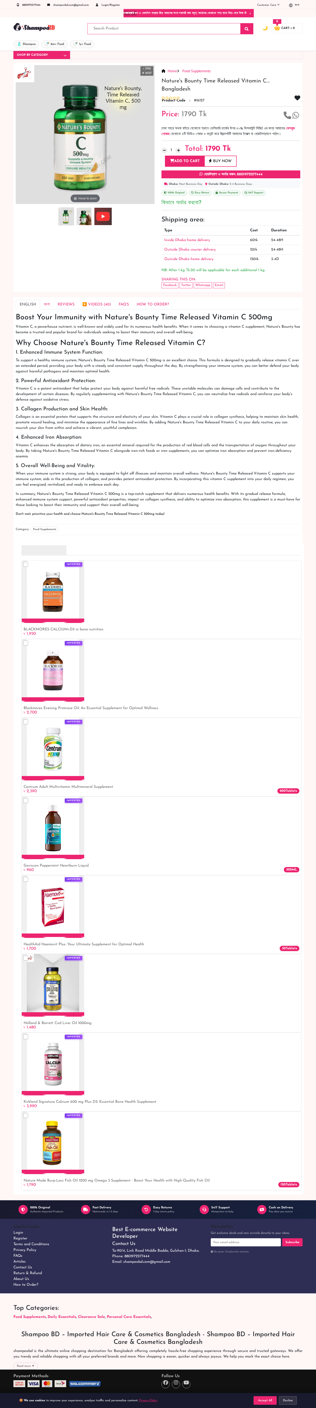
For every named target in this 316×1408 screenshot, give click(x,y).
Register (20, 1238)
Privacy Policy (24, 1250)
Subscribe (292, 1242)
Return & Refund (27, 1273)
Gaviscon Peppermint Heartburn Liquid (56, 865)
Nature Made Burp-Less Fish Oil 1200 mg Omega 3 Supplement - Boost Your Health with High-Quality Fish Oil (117, 1180)
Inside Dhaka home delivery (187, 240)
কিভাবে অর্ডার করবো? (181, 203)
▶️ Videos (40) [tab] (96, 304)
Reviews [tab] (66, 304)
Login (18, 1233)
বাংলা (296, 5)
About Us (21, 1279)
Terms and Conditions (31, 1244)
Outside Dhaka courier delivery (190, 249)
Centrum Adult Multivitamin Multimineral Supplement (68, 787)
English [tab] (28, 304)
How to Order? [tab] (153, 304)
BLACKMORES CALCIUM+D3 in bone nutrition (63, 629)
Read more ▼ (25, 1366)
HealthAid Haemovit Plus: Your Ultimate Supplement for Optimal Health (84, 944)
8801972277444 (30, 5)
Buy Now (222, 161)
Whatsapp (202, 285)
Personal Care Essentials (129, 1317)
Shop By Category (32, 55)
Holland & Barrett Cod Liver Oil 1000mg (58, 1023)
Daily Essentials (62, 1317)
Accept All (265, 1400)
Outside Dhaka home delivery (189, 259)
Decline (288, 1400)
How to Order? (25, 1285)
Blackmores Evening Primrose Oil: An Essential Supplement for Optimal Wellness (91, 708)
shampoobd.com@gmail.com (70, 5)
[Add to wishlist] (78, 572)
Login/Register (110, 5)
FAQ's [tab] (124, 304)
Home (172, 71)
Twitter (186, 285)
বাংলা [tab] (47, 304)
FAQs (17, 1256)
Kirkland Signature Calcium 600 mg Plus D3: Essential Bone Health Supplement (90, 1102)
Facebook (170, 285)
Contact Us (22, 1267)
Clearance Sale (91, 1317)
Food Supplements (196, 71)
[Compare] (25, 564)
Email (219, 285)
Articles (19, 1261)
